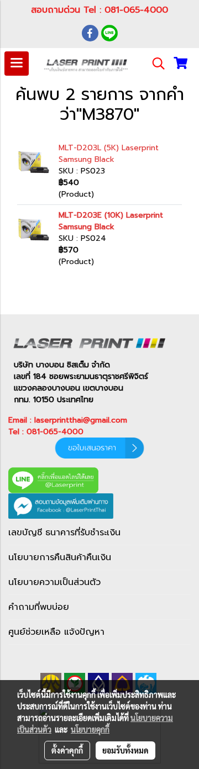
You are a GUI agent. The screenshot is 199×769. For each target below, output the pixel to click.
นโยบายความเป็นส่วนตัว (54, 582)
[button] (155, 63)
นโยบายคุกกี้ (90, 729)
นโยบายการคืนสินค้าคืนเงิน (59, 557)
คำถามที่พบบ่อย (38, 607)
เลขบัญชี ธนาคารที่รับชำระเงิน (64, 532)
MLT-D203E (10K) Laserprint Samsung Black (111, 221)
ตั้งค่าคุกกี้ (67, 750)
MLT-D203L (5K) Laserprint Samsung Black (109, 153)
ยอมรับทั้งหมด (125, 750)
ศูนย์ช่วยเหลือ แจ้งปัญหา (56, 632)
